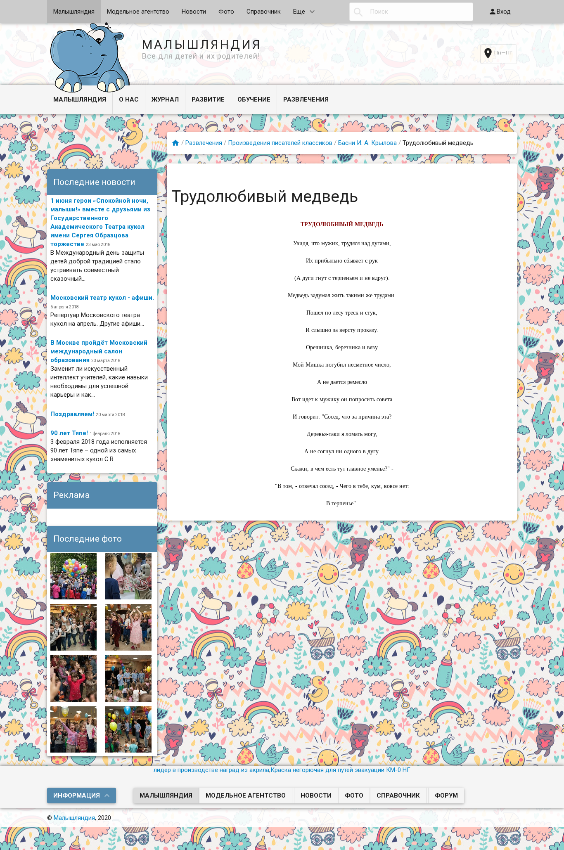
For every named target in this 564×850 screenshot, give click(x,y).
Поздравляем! (72, 414)
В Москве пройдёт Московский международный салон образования (98, 351)
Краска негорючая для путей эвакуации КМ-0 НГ (340, 770)
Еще (299, 11)
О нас (129, 99)
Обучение (253, 99)
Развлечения (306, 99)
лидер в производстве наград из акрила (211, 770)
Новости (194, 11)
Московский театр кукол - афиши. (102, 297)
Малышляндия (74, 11)
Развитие (208, 99)
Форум (446, 795)
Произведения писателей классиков (280, 143)
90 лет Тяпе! (69, 433)
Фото (226, 11)
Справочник (263, 11)
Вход (504, 11)
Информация (76, 795)
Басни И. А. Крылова (367, 143)
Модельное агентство (138, 11)
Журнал (165, 99)
